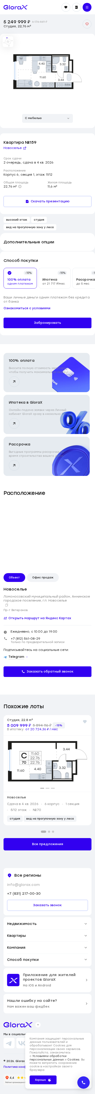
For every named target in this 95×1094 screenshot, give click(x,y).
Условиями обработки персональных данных (48, 1058)
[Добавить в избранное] (87, 24)
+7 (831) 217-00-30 (24, 893)
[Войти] (76, 7)
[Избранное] (65, 7)
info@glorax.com (23, 885)
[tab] (18, 278)
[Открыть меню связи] (83, 1082)
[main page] (16, 7)
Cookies (73, 1059)
